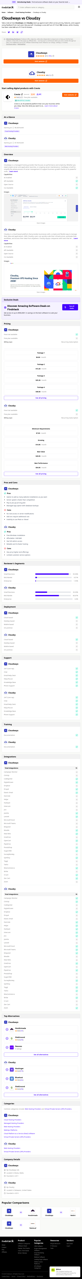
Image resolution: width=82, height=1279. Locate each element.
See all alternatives (41, 1055)
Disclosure (40, 1276)
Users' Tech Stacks (23, 1251)
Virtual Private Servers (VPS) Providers (58, 1109)
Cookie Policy (6, 1276)
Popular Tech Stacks (24, 1248)
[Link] (21, 32)
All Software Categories (37, 1267)
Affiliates (4, 1252)
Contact (4, 1247)
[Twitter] (9, 32)
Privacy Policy (21, 1276)
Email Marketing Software (39, 1254)
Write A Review (22, 1253)
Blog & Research (55, 1243)
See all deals (71, 307)
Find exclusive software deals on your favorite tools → (51, 2)
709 (49, 56)
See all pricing (41, 398)
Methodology (21, 44)
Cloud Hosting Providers (12, 131)
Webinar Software (39, 1257)
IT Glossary (53, 1246)
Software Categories (24, 1243)
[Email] (17, 32)
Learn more (13, 171)
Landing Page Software (41, 1259)
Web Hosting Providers (11, 146)
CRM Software (38, 1246)
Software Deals (22, 1246)
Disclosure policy (11, 44)
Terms (13, 1276)
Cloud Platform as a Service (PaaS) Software (19, 1133)
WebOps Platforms (10, 1130)
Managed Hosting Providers (14, 1123)
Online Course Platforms (38, 1263)
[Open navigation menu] (79, 7)
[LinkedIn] (13, 32)
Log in (68, 1246)
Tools (51, 1248)
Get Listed (70, 1243)
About (3, 1245)
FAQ (3, 1250)
